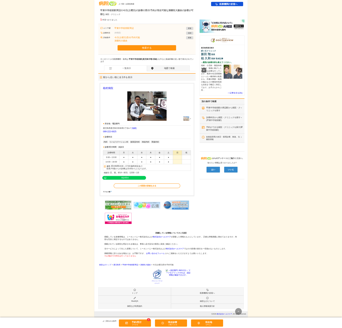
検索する (147, 47)
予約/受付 (136, 322)
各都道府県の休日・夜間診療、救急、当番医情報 (223, 138)
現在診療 (172, 322)
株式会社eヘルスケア (162, 237)
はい (213, 169)
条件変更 (238, 311)
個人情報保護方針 (207, 306)
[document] (147, 139)
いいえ (231, 169)
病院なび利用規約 (134, 306)
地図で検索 (169, 68)
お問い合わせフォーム (155, 253)
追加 (189, 33)
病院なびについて (207, 301)
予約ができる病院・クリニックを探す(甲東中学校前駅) (224, 128)
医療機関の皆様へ (228, 4)
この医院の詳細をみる (147, 186)
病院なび (107, 2)
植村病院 (108, 88)
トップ (134, 293)
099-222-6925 (109, 131)
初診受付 (125, 178)
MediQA (134, 301)
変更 (189, 28)
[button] (204, 70)
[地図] (134, 128)
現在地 (208, 322)
